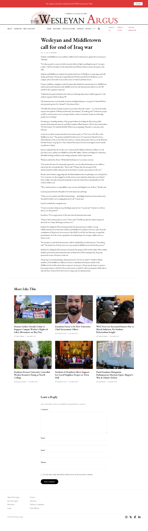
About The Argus (13, 497)
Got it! (138, 4)
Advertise (18, 29)
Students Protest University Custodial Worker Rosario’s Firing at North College (32, 375)
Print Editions (34, 508)
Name (43, 438)
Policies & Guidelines (37, 504)
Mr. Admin (54, 52)
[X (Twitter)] (130, 517)
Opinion (80, 29)
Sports (88, 29)
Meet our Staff (29, 29)
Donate (32, 497)
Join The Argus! (12, 501)
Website (43, 462)
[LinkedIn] (139, 517)
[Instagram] (126, 517)
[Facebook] (135, 517)
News (49, 29)
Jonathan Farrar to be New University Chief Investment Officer (73, 328)
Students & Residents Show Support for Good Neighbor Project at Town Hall (72, 375)
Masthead (10, 504)
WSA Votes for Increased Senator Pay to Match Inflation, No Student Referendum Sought (115, 329)
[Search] (99, 29)
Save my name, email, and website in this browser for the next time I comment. (68, 474)
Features (57, 29)
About (9, 29)
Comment (45, 409)
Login (9, 508)
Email (43, 450)
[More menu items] (94, 29)
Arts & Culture (68, 29)
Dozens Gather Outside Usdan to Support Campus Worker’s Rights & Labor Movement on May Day (31, 329)
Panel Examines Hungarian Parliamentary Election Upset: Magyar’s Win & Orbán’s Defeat (114, 375)
